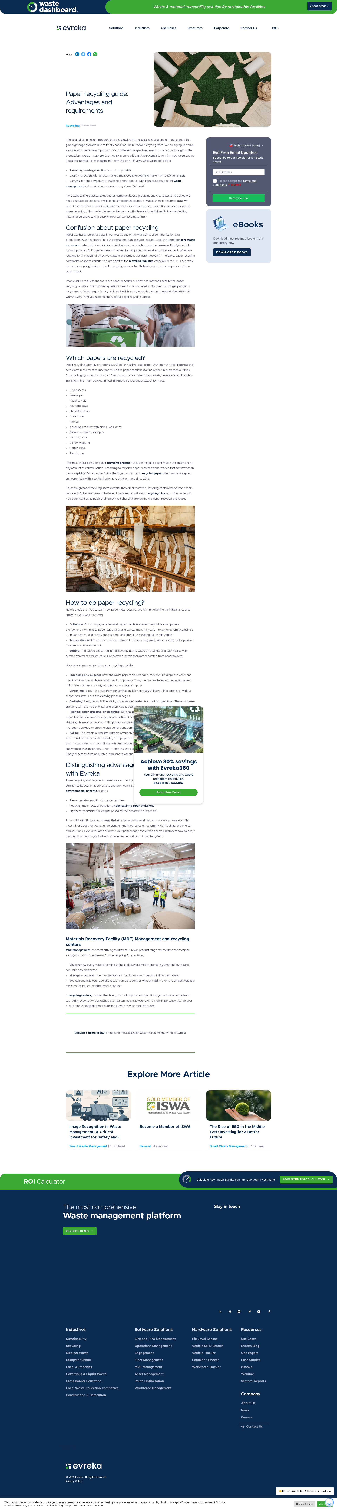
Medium (230, 1311)
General (145, 1146)
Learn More (318, 6)
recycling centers (80, 995)
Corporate (221, 28)
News (245, 1410)
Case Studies (250, 1360)
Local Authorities (79, 1367)
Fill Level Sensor (204, 1339)
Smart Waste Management (88, 1146)
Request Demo (77, 1231)
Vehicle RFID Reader (207, 1346)
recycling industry (141, 261)
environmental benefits (81, 791)
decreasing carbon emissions (135, 805)
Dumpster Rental (78, 1360)
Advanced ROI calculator (304, 1179)
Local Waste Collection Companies (92, 1388)
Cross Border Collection (83, 1381)
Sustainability (76, 1339)
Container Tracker (205, 1360)
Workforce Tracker (206, 1367)
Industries (142, 28)
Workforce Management (153, 1388)
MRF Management (78, 950)
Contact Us (248, 28)
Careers (246, 1417)
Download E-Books (232, 252)
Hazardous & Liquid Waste (86, 1374)
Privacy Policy (74, 1481)
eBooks (246, 1367)
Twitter (249, 1311)
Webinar (247, 1374)
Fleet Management (149, 1360)
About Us (248, 1403)
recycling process (118, 462)
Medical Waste (77, 1353)
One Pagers (249, 1353)
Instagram (240, 1311)
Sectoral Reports (253, 1381)
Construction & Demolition (86, 1395)
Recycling (73, 125)
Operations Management (153, 1346)
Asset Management (149, 1374)
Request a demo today (89, 1032)
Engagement (144, 1353)
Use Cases (168, 28)
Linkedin (220, 1311)
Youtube (259, 1311)
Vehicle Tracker (204, 1353)
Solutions (116, 28)
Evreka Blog (250, 1346)
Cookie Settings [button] (304, 1503)
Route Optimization (149, 1381)
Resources (195, 28)
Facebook (269, 1311)
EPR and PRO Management (155, 1339)
